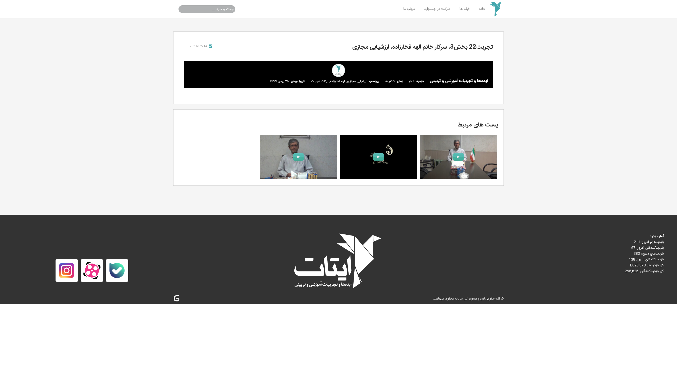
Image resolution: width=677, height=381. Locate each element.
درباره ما (409, 9)
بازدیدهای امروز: (652, 242)
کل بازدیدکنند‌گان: (651, 271)
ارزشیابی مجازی (357, 81)
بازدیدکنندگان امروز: (649, 248)
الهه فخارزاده (338, 81)
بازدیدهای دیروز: (652, 254)
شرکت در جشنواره (437, 9)
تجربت (315, 81)
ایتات (325, 81)
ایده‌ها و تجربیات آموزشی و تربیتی (459, 81)
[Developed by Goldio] (176, 298)
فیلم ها (464, 9)
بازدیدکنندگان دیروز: (649, 259)
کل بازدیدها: (655, 265)
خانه (482, 9)
